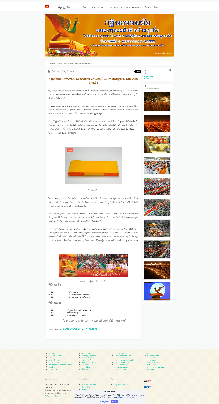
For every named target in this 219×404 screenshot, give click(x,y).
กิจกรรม (59, 63)
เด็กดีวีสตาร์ (86, 369)
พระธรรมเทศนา (87, 353)
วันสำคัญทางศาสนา (89, 355)
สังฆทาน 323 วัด (153, 362)
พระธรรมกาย (53, 358)
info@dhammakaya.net (121, 385)
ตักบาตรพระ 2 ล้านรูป (89, 362)
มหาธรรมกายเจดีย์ (121, 358)
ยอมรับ (114, 402)
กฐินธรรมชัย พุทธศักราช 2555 (80, 328)
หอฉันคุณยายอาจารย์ (122, 367)
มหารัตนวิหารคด (120, 369)
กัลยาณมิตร (86, 387)
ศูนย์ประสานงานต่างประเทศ (157, 367)
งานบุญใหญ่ (86, 367)
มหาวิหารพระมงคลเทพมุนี (124, 360)
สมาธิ (51, 367)
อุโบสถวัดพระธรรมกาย (123, 355)
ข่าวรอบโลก (151, 358)
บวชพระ (85, 389)
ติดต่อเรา (150, 369)
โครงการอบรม (87, 365)
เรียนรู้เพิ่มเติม (105, 402)
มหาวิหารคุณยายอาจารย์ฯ (124, 362)
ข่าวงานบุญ (151, 360)
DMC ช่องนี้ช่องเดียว (89, 385)
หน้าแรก (52, 63)
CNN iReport (151, 365)
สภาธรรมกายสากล (121, 365)
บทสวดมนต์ (53, 369)
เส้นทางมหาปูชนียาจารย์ (57, 362)
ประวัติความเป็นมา (55, 355)
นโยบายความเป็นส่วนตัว (54, 396)
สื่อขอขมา (150, 353)
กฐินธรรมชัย (149, 76)
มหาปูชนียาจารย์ (55, 360)
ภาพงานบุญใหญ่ (68, 63)
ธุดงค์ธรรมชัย (86, 360)
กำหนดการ (149, 79)
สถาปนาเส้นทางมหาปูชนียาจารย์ (60, 365)
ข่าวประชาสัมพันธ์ (153, 355)
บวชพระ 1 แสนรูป (88, 358)
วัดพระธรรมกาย (120, 353)
